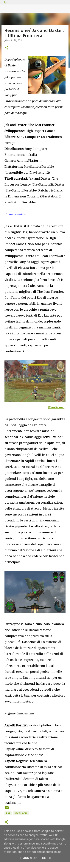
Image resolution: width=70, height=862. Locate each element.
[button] (6, 47)
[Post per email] (6, 809)
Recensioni (21, 813)
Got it (47, 858)
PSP (8, 813)
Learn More (29, 858)
